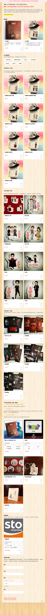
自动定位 (7, 586)
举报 (42, 601)
